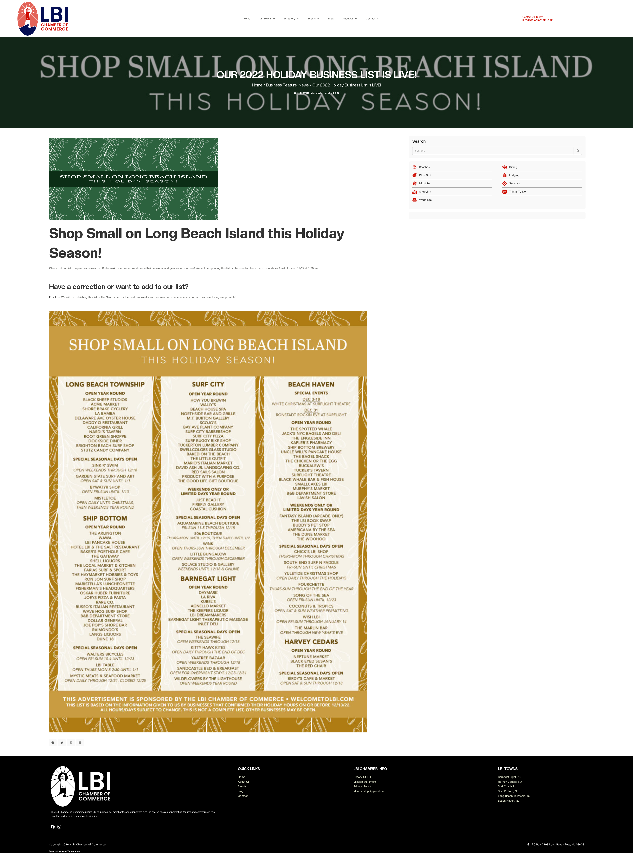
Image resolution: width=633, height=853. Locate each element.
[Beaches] (452, 168)
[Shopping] (452, 192)
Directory (289, 18)
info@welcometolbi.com (537, 20)
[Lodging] (542, 176)
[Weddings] (497, 200)
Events (312, 18)
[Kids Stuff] (452, 176)
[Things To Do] (542, 192)
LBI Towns (265, 18)
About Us (348, 18)
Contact (370, 18)
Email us (54, 297)
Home (246, 18)
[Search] (578, 151)
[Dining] (542, 168)
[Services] (542, 184)
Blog (330, 18)
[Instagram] (59, 827)
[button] (53, 742)
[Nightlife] (452, 184)
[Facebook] (53, 827)
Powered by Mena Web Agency (64, 851)
